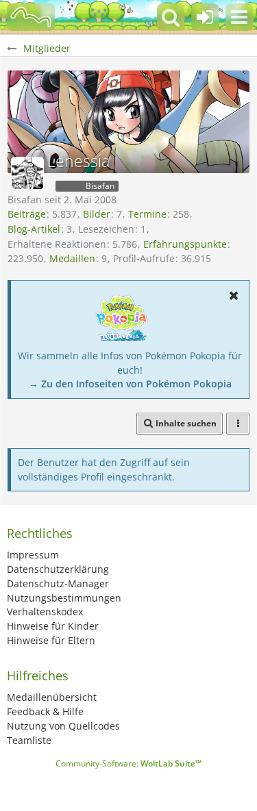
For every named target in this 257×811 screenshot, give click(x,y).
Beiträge (27, 213)
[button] (239, 17)
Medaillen (72, 258)
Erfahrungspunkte (185, 243)
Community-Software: (128, 763)
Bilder (96, 213)
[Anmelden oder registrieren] (205, 17)
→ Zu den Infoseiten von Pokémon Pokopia (130, 383)
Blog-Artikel (34, 228)
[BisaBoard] (31, 17)
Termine (147, 213)
